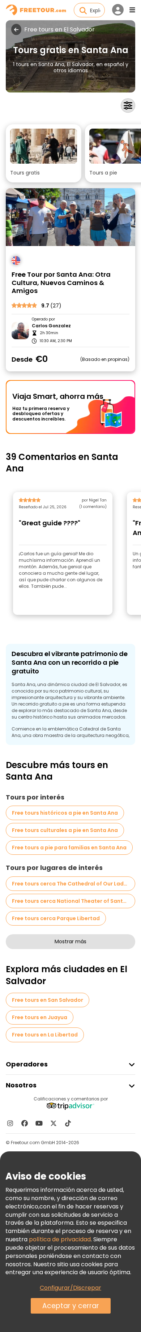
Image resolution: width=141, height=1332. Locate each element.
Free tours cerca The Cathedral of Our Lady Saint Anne (73, 883)
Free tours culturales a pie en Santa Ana (65, 830)
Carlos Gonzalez (51, 325)
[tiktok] (68, 1123)
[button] (43, 153)
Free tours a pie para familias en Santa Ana (69, 847)
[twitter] (53, 1123)
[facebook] (24, 1123)
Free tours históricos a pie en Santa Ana (65, 812)
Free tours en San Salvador (47, 1000)
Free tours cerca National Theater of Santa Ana (73, 901)
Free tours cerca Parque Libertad (56, 918)
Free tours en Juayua (39, 1017)
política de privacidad (60, 1239)
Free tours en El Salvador (59, 30)
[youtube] (39, 1123)
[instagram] (10, 1123)
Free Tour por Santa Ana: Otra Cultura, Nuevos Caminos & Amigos (61, 283)
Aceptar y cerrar (70, 1306)
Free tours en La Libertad (45, 1034)
